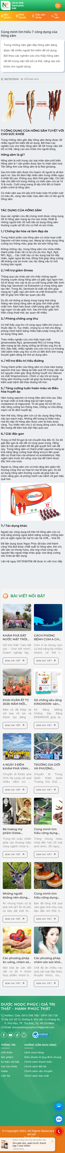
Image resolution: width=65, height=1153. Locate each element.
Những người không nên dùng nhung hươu (15, 897)
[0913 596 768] (59, 1131)
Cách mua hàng (34, 1052)
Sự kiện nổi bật (10, 1061)
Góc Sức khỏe (9, 1066)
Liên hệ (5, 1075)
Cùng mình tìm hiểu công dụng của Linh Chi (45, 897)
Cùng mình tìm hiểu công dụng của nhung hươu (46, 833)
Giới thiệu (7, 1052)
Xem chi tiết (13, 660)
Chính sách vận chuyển (38, 1071)
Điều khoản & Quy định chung (42, 1057)
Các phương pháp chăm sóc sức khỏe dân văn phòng (48, 962)
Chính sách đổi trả (35, 1066)
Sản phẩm (7, 1057)
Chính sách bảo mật (36, 1075)
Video (4, 1071)
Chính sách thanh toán (38, 1061)
